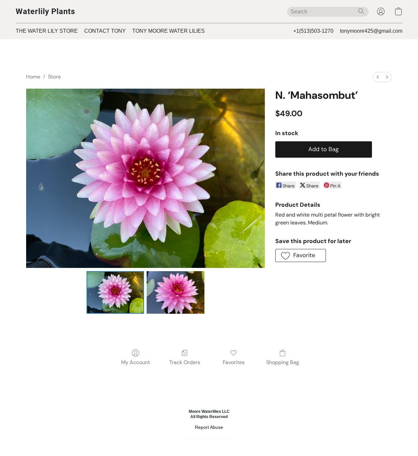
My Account (135, 362)
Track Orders (184, 362)
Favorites (234, 362)
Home (33, 76)
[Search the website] (361, 11)
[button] (45, 11)
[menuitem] (377, 77)
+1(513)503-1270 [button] (313, 31)
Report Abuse (209, 427)
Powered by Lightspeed (209, 438)
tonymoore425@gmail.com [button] (371, 31)
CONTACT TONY (105, 31)
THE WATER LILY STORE (47, 31)
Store (54, 76)
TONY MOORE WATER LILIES (168, 31)
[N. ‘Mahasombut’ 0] (115, 292)
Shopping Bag (282, 362)
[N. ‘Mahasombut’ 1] (175, 292)
